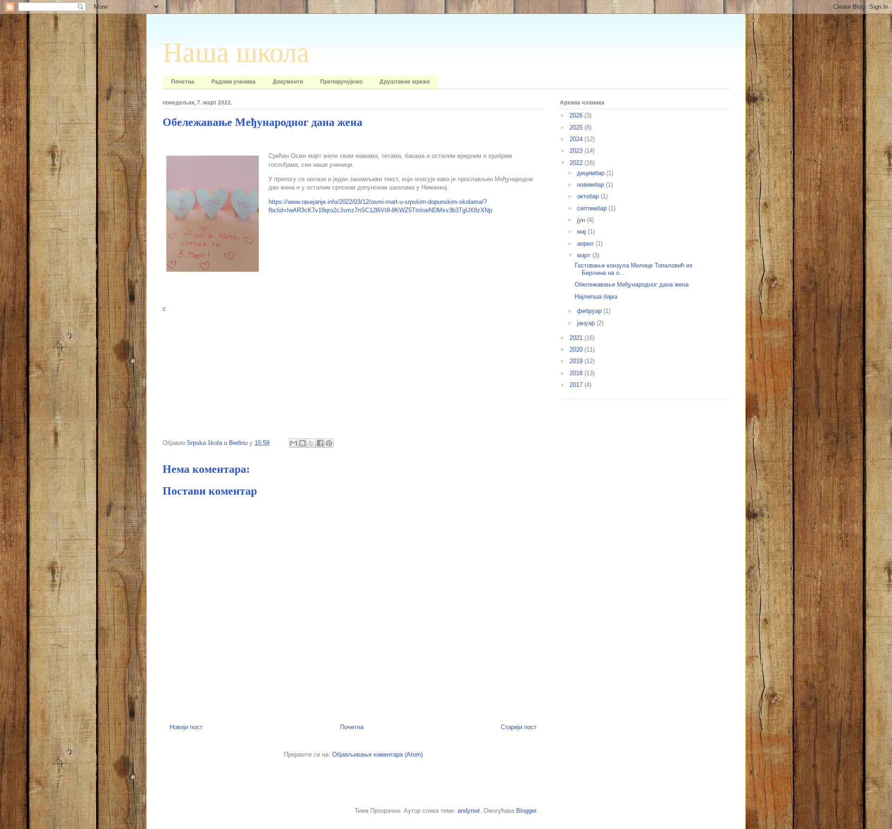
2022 (577, 162)
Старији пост (519, 727)
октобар (589, 196)
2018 (577, 373)
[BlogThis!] (302, 443)
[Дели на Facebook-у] (320, 443)
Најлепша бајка (596, 296)
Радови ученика (233, 81)
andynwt (469, 810)
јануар (587, 323)
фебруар (590, 310)
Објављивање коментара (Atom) (377, 754)
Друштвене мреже (405, 81)
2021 (577, 337)
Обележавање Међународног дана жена (632, 284)
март (584, 255)
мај (582, 231)
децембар (591, 173)
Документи (288, 81)
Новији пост (186, 727)
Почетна (182, 81)
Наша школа (236, 52)
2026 (577, 115)
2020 (577, 349)
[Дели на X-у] (311, 443)
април (586, 243)
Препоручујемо (341, 81)
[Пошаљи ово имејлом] (293, 443)
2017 (577, 384)
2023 (577, 150)
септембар (593, 208)
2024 (577, 139)
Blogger (526, 810)
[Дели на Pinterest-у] (329, 443)
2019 (577, 361)
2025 (577, 127)
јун (582, 219)
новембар (591, 184)
